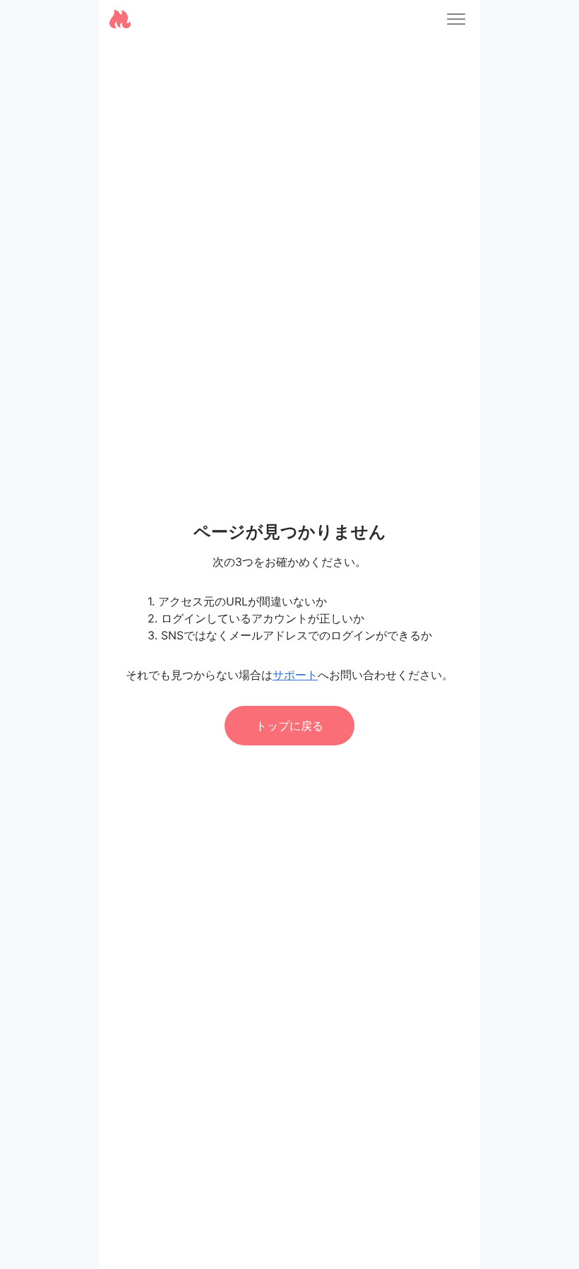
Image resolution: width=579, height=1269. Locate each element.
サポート (295, 675)
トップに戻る (289, 726)
